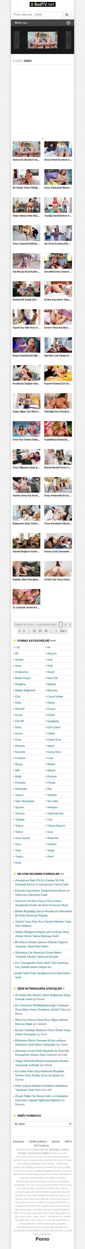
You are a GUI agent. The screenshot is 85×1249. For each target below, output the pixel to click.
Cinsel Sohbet (55, 696)
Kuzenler (20, 751)
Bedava (51, 684)
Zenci (50, 856)
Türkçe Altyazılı (56, 825)
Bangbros (20, 684)
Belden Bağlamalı (25, 690)
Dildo (18, 702)
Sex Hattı (52, 801)
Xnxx (18, 844)
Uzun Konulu (22, 838)
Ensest (51, 708)
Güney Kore (54, 739)
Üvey (50, 831)
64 (48, 647)
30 (46, 631)
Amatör (19, 659)
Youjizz (19, 856)
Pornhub (52, 776)
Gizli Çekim (53, 727)
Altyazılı (52, 653)
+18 (17, 647)
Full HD (19, 721)
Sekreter (52, 795)
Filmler (51, 715)
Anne (18, 665)
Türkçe (19, 825)
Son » (63, 631)
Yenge (50, 850)
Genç (18, 727)
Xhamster (52, 838)
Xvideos (52, 844)
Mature (51, 764)
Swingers (52, 807)
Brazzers (52, 690)
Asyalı (51, 671)
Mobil (18, 776)
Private (51, 782)
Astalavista (21, 671)
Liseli (50, 758)
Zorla (18, 862)
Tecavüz (20, 813)
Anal (49, 659)
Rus (49, 788)
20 (40, 631)
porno (49, 1171)
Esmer (19, 715)
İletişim (56, 1141)
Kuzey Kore (54, 751)
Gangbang (53, 721)
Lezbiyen (20, 758)
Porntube (20, 782)
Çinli (17, 696)
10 (34, 631)
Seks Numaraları (24, 801)
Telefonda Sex (55, 813)
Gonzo (19, 733)
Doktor (51, 702)
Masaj (18, 764)
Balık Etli (52, 678)
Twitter (19, 831)
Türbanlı (20, 819)
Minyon (51, 770)
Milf (17, 770)
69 (16, 653)
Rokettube (21, 788)
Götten (51, 733)
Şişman (19, 807)
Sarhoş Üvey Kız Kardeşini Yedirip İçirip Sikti (38, 495)
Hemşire (20, 745)
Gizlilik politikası (38, 1141)
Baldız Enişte (23, 678)
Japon (50, 745)
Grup (18, 739)
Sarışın (19, 795)
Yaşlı (18, 850)
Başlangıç (18, 1141)
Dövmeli (20, 708)
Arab (50, 665)
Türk (49, 819)
